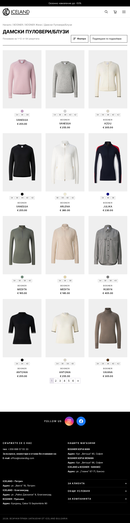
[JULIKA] (108, 162)
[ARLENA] (65, 162)
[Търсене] (106, 11)
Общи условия (79, 491)
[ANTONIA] (22, 328)
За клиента (76, 483)
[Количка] (115, 11)
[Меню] (124, 11)
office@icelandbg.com (22, 458)
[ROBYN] (108, 245)
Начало (7, 24)
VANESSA (22, 119)
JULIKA (107, 206)
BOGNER (18, 24)
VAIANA (108, 372)
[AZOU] (108, 79)
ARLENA (65, 206)
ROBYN (107, 289)
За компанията (79, 498)
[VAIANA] (108, 328)
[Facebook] (81, 421)
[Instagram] (69, 421)
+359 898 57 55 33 (18, 449)
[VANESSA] (22, 79)
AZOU (107, 123)
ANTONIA (22, 372)
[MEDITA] (22, 245)
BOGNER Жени (33, 24)
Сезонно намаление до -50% (65, 3)
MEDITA (22, 289)
